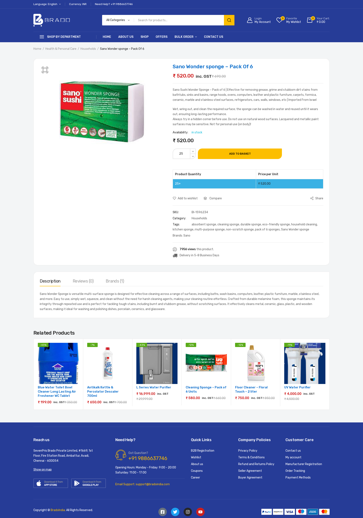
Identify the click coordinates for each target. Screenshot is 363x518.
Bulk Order (184, 37)
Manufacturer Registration (303, 464)
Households (88, 49)
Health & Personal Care (60, 49)
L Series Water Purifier (153, 387)
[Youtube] (200, 512)
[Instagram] (188, 512)
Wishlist (196, 457)
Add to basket (240, 153)
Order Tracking (295, 471)
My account (293, 457)
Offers (161, 37)
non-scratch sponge (240, 229)
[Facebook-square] (162, 512)
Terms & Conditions (251, 457)
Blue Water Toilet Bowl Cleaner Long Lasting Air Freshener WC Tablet (57, 391)
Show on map (42, 469)
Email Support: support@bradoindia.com (142, 484)
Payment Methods (298, 477)
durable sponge (251, 224)
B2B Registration (202, 450)
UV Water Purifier (297, 387)
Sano (186, 235)
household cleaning (304, 224)
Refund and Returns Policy (256, 464)
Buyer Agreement (250, 477)
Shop (145, 37)
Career (195, 477)
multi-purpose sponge (210, 229)
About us (125, 37)
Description (50, 281)
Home (107, 37)
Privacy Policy (247, 450)
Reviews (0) (83, 281)
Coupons (197, 471)
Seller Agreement (250, 471)
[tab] (50, 282)
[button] (45, 70)
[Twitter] (175, 512)
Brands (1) (115, 281)
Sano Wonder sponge (295, 229)
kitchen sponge (183, 229)
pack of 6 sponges (267, 229)
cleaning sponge (228, 224)
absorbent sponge (204, 224)
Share (319, 198)
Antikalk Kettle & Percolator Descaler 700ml (103, 391)
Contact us (213, 37)
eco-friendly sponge (276, 224)
